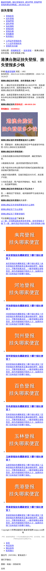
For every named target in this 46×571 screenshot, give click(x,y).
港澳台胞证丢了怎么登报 (12, 209)
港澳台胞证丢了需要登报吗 (13, 214)
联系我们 (10, 36)
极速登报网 (10, 71)
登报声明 (10, 21)
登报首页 (10, 16)
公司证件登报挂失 (14, 41)
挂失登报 (10, 18)
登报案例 (10, 34)
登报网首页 (16, 50)
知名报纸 (10, 26)
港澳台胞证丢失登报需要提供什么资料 (17, 205)
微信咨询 (10, 548)
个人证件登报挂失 (14, 43)
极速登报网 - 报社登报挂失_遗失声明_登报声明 (21, 2)
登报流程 (10, 29)
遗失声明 (10, 24)
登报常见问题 (12, 46)
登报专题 (10, 31)
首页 (8, 543)
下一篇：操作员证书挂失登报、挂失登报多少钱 (24, 223)
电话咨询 (10, 546)
